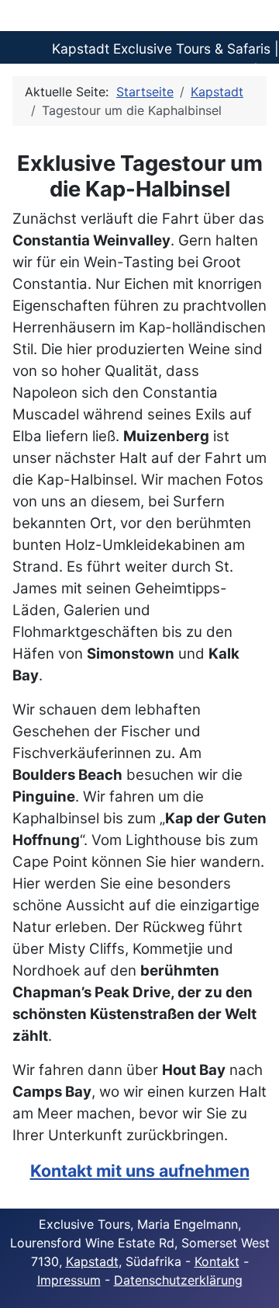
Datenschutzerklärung (178, 1280)
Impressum (69, 1280)
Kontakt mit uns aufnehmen (140, 1170)
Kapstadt (92, 1261)
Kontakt (217, 1261)
